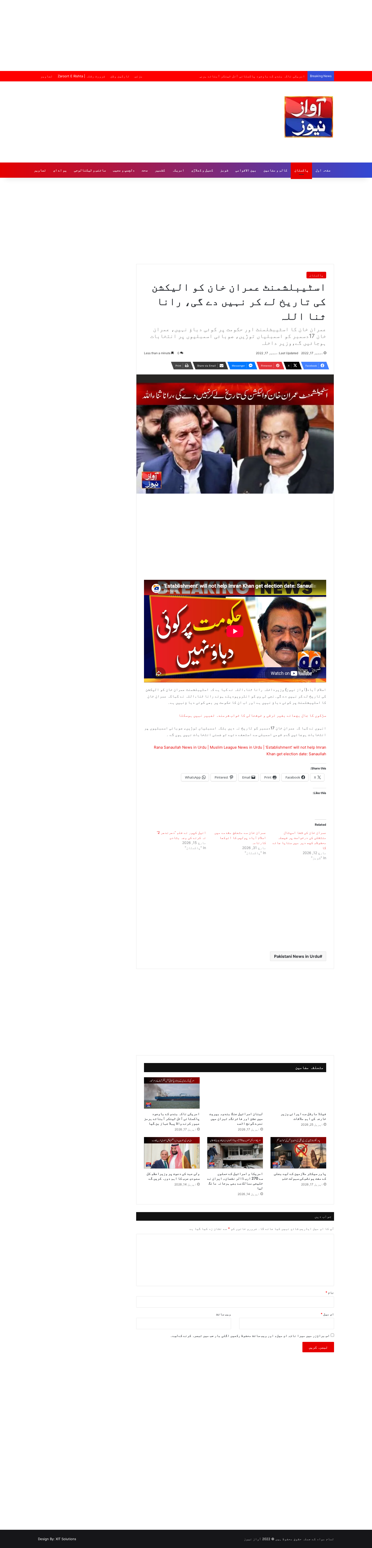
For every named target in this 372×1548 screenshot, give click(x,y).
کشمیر (160, 170)
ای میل (327, 1314)
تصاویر (46, 76)
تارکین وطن (120, 76)
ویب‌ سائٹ (223, 1314)
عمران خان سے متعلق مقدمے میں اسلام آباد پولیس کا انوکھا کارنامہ (240, 837)
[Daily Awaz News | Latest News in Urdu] (308, 117)
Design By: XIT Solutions (57, 1539)
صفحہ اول (323, 170)
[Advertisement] (186, 35)
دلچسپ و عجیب (124, 170)
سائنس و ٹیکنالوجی (90, 170)
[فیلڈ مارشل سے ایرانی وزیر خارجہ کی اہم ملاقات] (298, 1093)
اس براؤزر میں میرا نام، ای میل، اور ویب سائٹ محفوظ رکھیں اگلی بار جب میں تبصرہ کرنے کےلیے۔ (250, 1336)
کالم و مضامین (275, 170)
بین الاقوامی (245, 170)
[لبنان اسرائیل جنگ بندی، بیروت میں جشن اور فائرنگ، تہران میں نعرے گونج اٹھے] (235, 1093)
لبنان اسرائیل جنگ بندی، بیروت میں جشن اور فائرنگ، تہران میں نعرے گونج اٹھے (236, 1118)
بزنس (139, 76)
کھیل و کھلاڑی (202, 170)
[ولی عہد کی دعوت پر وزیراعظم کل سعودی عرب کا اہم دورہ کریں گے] (172, 1152)
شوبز (224, 170)
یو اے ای (60, 170)
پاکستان (301, 170)
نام (329, 1292)
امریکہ (178, 170)
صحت (145, 170)
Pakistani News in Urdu (297, 956)
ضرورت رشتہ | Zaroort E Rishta (81, 76)
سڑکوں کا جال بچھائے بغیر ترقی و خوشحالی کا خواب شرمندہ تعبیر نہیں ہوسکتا (252, 715)
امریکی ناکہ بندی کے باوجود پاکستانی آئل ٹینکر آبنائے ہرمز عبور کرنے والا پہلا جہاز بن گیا (225, 76)
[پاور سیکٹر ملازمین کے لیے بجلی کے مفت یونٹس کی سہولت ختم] (298, 1152)
